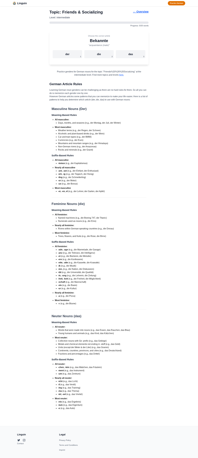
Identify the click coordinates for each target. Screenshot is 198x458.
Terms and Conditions (68, 445)
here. (121, 75)
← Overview (141, 11)
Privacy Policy (65, 440)
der (73, 55)
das (136, 55)
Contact (20, 443)
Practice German (176, 3)
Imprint (62, 450)
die (105, 55)
